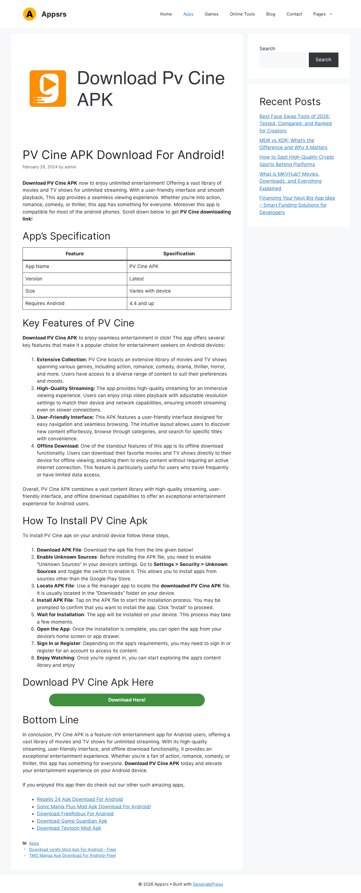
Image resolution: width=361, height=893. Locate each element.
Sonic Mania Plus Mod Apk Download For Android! (94, 806)
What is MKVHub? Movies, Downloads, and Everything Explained (290, 181)
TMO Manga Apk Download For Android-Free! (72, 855)
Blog (270, 14)
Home (166, 14)
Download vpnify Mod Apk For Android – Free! (72, 849)
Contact (294, 14)
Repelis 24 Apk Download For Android (80, 799)
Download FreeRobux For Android (75, 813)
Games (212, 14)
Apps (188, 14)
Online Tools (242, 14)
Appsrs (54, 14)
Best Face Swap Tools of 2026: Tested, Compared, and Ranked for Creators (295, 124)
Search (267, 48)
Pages (319, 14)
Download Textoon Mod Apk (69, 828)
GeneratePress (208, 884)
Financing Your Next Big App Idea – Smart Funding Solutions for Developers (297, 205)
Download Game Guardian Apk (72, 821)
